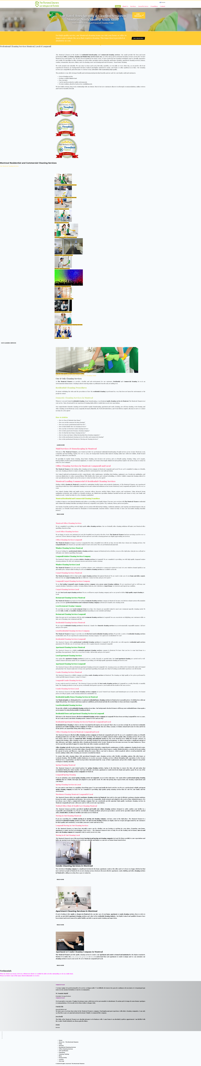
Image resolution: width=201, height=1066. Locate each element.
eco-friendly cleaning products (90, 811)
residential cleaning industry (106, 916)
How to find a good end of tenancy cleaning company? (74, 431)
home (98, 869)
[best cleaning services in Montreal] (100, 107)
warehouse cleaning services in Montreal (93, 797)
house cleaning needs (78, 718)
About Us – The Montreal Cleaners (68, 1042)
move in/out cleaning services (98, 820)
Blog (60, 1055)
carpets (58, 586)
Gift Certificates (63, 1050)
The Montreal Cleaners (136, 401)
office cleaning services (94, 526)
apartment (59, 726)
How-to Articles (62, 417)
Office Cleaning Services (66, 1049)
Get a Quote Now (138, 38)
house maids (82, 702)
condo (110, 770)
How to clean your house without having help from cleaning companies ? (79, 435)
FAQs (60, 1043)
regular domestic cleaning (97, 644)
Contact (61, 1059)
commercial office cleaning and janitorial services (91, 738)
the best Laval (91, 634)
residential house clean (133, 708)
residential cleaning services (81, 486)
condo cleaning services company (86, 692)
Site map (61, 1061)
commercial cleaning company (82, 801)
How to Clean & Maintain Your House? (70, 420)
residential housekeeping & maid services (114, 452)
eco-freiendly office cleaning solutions (116, 526)
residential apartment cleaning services (89, 650)
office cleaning (99, 536)
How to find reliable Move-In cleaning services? (72, 426)
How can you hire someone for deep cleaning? (72, 422)
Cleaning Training (64, 1054)
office (74, 737)
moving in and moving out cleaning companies (99, 838)
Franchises (62, 1052)
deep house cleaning (87, 459)
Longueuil (100, 559)
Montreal (103, 551)
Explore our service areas (129, 460)
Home (60, 1040)
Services (61, 1045)
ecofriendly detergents (89, 685)
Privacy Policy (63, 1057)
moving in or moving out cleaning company (92, 819)
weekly (131, 683)
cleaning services (137, 543)
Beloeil (125, 726)
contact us (87, 873)
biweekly (135, 683)
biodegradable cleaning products (80, 710)
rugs (124, 586)
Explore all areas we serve (131, 408)
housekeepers (123, 692)
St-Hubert (119, 726)
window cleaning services (87, 559)
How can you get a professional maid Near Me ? (72, 424)
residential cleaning (99, 391)
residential (141, 725)
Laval (119, 567)
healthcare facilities (75, 812)
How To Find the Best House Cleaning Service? (72, 433)
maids (120, 778)
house (97, 770)
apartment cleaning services (74, 658)
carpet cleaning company (101, 592)
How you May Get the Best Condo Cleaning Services (73, 428)
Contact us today (70, 495)
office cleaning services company (88, 469)
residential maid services (137, 642)
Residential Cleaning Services (67, 1047)
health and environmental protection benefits (92, 73)
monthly (142, 683)
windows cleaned (132, 567)
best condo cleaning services (109, 683)
